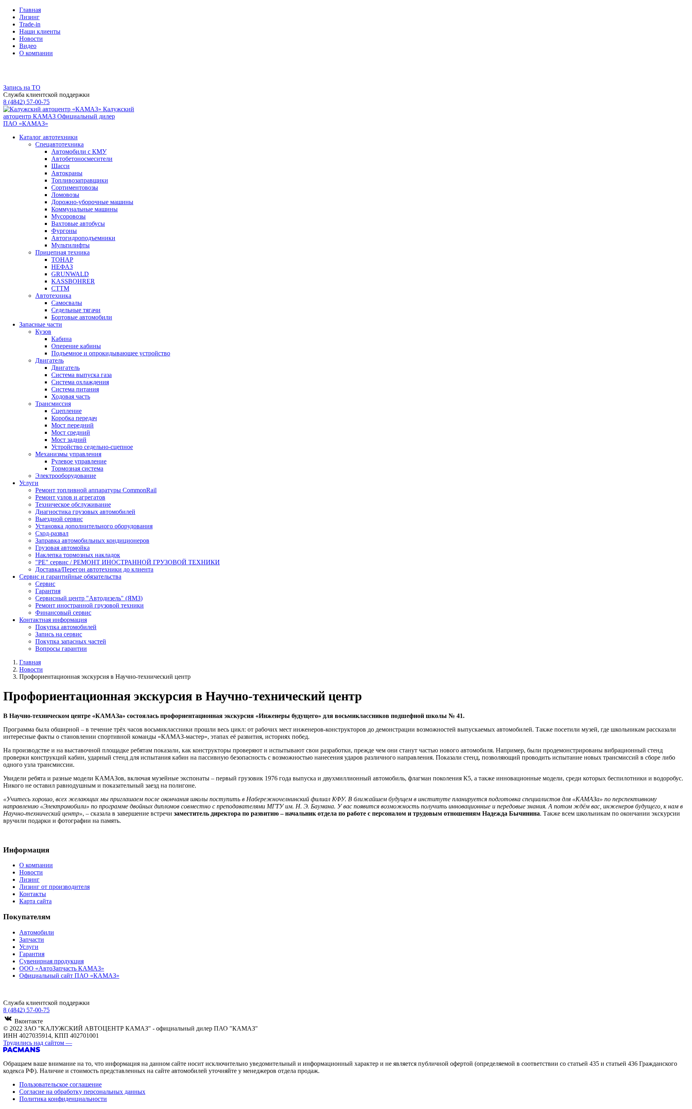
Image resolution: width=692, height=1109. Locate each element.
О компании (36, 53)
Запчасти (31, 939)
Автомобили (36, 932)
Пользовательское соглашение (60, 1084)
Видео (27, 45)
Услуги (28, 946)
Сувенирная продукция (51, 961)
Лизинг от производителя (54, 886)
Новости (31, 38)
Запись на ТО (21, 87)
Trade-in (29, 24)
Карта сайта (35, 901)
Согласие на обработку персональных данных (82, 1091)
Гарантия (31, 954)
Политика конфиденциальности (63, 1098)
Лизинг (29, 17)
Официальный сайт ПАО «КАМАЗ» (69, 975)
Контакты (32, 893)
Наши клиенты (39, 31)
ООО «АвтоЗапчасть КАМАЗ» (61, 968)
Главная (30, 9)
